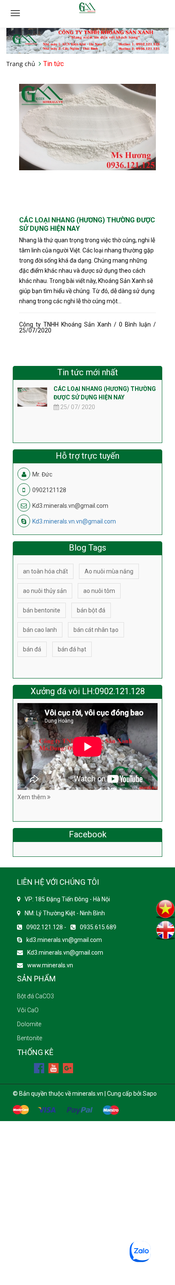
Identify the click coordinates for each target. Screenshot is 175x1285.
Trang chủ (20, 64)
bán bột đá (91, 610)
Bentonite (29, 1038)
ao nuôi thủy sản (45, 590)
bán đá (32, 649)
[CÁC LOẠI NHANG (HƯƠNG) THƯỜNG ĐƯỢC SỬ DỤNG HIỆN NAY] (87, 126)
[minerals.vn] (87, 40)
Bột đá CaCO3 (35, 996)
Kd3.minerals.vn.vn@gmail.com (74, 521)
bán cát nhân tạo (96, 629)
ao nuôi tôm (99, 590)
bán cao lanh (40, 629)
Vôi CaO (28, 1010)
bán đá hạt (72, 649)
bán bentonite (41, 610)
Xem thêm (32, 797)
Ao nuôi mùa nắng (109, 571)
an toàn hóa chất (45, 571)
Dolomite (29, 1024)
